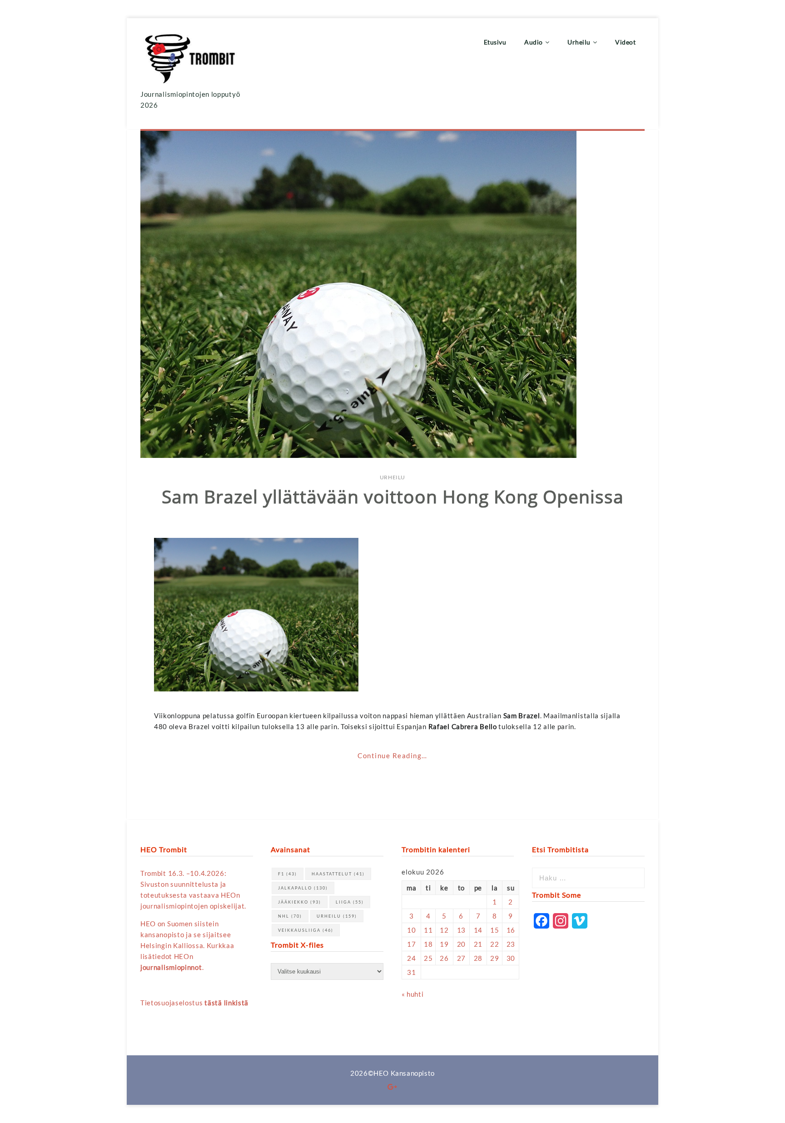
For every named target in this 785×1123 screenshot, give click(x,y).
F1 (287, 873)
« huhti (412, 994)
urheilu (337, 916)
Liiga (350, 901)
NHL (290, 916)
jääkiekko (299, 901)
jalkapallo (303, 887)
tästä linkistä (226, 1003)
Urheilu (392, 477)
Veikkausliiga (305, 930)
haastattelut (338, 873)
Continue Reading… (392, 755)
